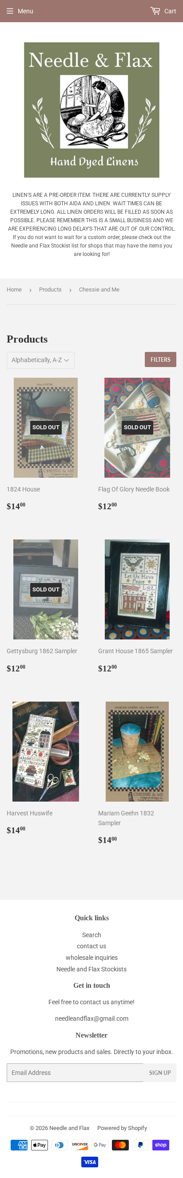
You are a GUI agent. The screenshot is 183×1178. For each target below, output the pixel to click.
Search (91, 934)
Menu (25, 11)
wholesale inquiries (92, 957)
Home (14, 289)
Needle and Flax (69, 1128)
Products (50, 289)
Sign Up (160, 1073)
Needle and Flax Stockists (91, 969)
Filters (161, 359)
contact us (91, 946)
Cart (169, 11)
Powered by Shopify (122, 1128)
